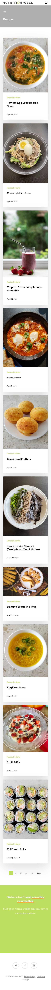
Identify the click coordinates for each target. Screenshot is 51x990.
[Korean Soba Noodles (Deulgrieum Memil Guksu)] (25, 520)
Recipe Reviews (13, 97)
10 (32, 873)
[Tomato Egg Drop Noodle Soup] (25, 79)
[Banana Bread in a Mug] (25, 594)
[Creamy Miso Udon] (25, 165)
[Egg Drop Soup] (25, 663)
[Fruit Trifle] (25, 740)
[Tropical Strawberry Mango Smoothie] (25, 257)
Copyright (25, 979)
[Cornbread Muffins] (25, 434)
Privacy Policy (29, 976)
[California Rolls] (25, 821)
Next (39, 873)
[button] (46, 2)
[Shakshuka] (25, 350)
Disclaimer (41, 976)
